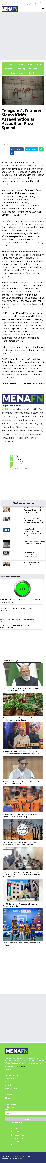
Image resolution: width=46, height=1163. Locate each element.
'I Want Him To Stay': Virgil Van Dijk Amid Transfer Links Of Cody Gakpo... (20, 816)
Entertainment (14, 73)
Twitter (17, 1132)
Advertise (8, 1085)
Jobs (7, 1092)
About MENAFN (11, 1088)
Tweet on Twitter (31, 149)
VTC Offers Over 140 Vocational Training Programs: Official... (31, 554)
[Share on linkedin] (12, 153)
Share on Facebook (16, 149)
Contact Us (9, 1082)
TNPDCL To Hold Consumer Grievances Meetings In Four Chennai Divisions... (20, 844)
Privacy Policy (10, 1079)
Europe (20, 64)
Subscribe (25, 1119)
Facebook (18, 1129)
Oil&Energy (35, 69)
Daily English (12, 1104)
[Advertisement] (23, 36)
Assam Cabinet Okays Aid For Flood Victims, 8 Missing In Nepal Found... (22, 782)
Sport (30, 73)
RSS (16, 1145)
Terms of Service (11, 1075)
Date (5, 142)
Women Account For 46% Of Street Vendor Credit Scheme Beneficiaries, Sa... (34, 520)
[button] (35, 3)
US (8, 64)
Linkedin (17, 1141)
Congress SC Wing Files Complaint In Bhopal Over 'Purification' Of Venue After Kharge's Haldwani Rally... (22, 874)
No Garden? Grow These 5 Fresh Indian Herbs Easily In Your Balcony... (20, 719)
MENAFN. (17, 1156)
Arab (30, 64)
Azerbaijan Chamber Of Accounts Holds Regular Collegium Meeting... (33, 510)
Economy (21, 69)
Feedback (9, 1095)
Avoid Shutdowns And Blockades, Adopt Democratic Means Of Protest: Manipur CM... (22, 753)
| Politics (8, 69)
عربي (29, 3)
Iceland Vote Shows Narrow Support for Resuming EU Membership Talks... (34, 544)
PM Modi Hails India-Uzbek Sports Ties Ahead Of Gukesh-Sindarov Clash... (22, 689)
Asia (39, 64)
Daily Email (18, 1138)
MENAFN (7, 162)
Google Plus (19, 1135)
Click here (20, 1067)
